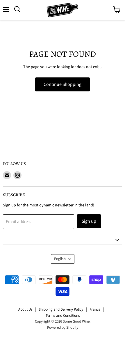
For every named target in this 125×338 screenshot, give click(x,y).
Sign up (89, 221)
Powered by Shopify (62, 327)
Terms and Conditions (63, 315)
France (95, 309)
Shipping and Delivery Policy (61, 309)
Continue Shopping (62, 84)
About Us (25, 309)
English (60, 258)
